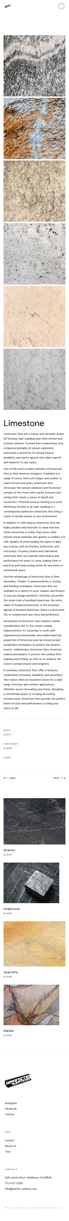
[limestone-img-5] (34, 379)
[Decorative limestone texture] (34, 316)
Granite (9, 850)
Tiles (8, 1151)
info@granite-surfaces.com (21, 1189)
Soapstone (12, 909)
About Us (10, 1146)
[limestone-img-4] (34, 253)
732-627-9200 (14, 1183)
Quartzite (11, 972)
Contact (10, 1140)
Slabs (8, 748)
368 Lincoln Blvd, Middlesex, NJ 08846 (28, 1177)
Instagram (11, 1103)
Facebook (11, 1109)
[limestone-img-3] (34, 191)
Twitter (9, 1114)
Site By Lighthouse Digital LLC (39, 1207)
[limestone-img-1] (34, 65)
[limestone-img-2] (34, 128)
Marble (9, 1031)
